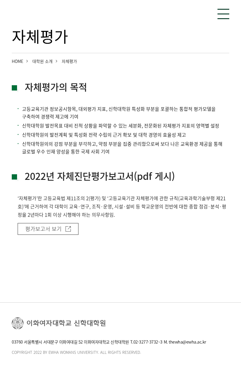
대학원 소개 (42, 61)
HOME (17, 61)
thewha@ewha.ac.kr (187, 342)
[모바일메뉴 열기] (223, 14)
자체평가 (69, 61)
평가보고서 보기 (43, 229)
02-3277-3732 (145, 342)
